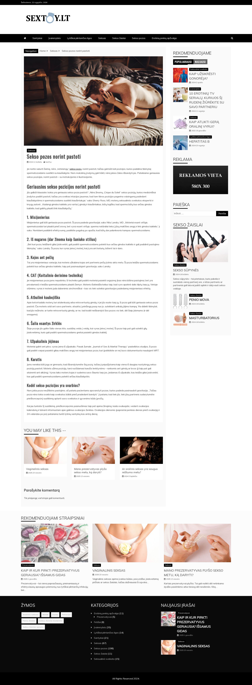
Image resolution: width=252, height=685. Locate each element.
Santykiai (37, 38)
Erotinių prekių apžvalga (164, 38)
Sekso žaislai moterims (50, 621)
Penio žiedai (29, 621)
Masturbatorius (204, 318)
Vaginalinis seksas (37, 469)
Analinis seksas (30, 614)
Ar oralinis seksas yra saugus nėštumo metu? (140, 470)
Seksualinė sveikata (198, 69)
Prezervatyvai (28, 565)
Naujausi (200, 62)
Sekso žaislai (119, 38)
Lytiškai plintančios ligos (79, 38)
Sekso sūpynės (186, 270)
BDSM (45, 614)
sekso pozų (76, 168)
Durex (55, 614)
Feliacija (66, 614)
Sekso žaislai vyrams (33, 627)
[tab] (183, 61)
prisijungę (32, 498)
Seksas (102, 38)
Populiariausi (183, 62)
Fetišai (97, 622)
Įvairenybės (55, 38)
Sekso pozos (138, 38)
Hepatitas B (199, 141)
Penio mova (199, 300)
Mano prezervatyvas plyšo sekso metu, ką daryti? (90, 470)
